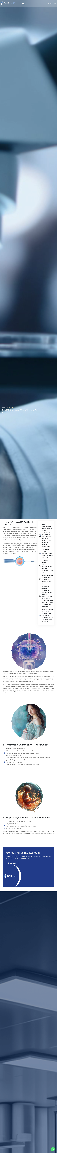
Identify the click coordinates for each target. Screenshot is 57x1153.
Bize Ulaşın (13, 863)
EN (51, 3)
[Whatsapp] (53, 1149)
